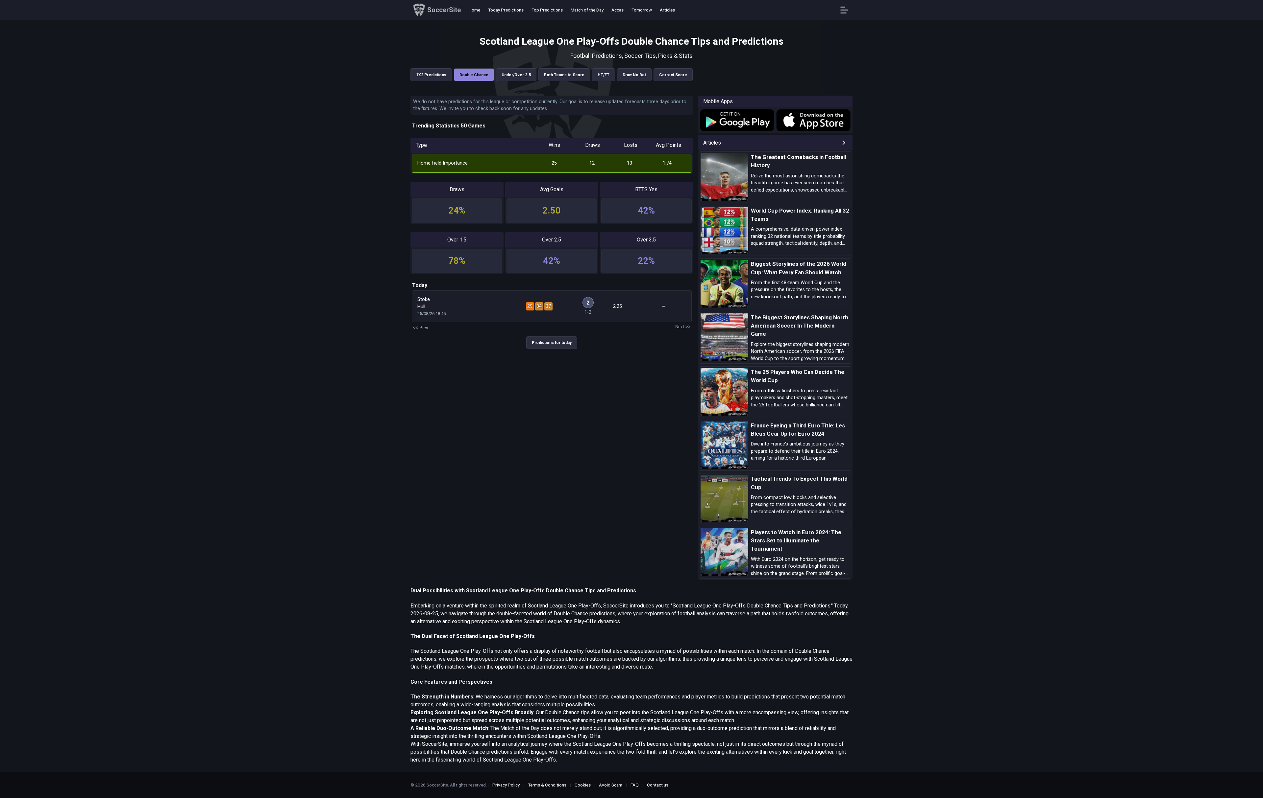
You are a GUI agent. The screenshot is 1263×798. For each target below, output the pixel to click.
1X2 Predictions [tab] (431, 75)
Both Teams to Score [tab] (564, 75)
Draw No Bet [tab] (634, 75)
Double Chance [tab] (473, 75)
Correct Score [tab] (673, 75)
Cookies (583, 784)
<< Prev (420, 327)
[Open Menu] (847, 10)
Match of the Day (587, 9)
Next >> (683, 326)
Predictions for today (552, 342)
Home (474, 9)
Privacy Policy (506, 784)
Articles (667, 9)
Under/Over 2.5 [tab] (516, 75)
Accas (617, 9)
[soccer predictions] (736, 120)
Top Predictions (547, 9)
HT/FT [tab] (603, 75)
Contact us (657, 784)
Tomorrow (642, 9)
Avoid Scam (610, 784)
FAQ (635, 784)
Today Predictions (506, 9)
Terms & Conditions (547, 784)
